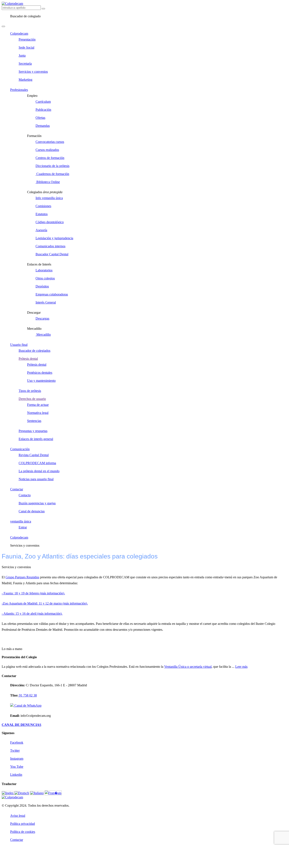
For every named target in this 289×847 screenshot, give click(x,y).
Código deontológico (50, 222)
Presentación (27, 39)
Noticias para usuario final (36, 479)
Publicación (43, 109)
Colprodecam (19, 33)
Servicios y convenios (33, 71)
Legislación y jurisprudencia (54, 238)
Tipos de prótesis (30, 391)
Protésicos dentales (39, 372)
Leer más (241, 666)
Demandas (43, 125)
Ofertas (40, 117)
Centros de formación (50, 158)
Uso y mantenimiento (41, 380)
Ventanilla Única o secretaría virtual (188, 666)
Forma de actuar (38, 404)
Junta (22, 55)
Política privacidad (22, 823)
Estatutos (42, 214)
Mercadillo (43, 334)
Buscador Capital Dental (52, 254)
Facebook (16, 742)
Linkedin (16, 774)
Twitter (15, 750)
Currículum (43, 101)
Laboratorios (44, 270)
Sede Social (26, 47)
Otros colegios (45, 278)
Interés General (46, 302)
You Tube (16, 766)
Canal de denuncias (32, 511)
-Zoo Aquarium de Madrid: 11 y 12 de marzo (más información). (45, 603)
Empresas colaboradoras (52, 294)
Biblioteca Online (48, 182)
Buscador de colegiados (34, 350)
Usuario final (19, 344)
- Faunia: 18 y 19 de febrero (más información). (33, 593)
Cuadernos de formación (52, 174)
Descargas (42, 318)
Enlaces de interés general (36, 439)
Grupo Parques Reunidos (22, 577)
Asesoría (41, 230)
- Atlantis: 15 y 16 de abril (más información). (32, 613)
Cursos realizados (47, 150)
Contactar (16, 489)
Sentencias (34, 421)
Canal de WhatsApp (27, 705)
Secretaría (25, 63)
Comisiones (43, 206)
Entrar (23, 527)
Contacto (25, 495)
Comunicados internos (50, 246)
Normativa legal (37, 413)
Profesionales (19, 90)
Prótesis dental (28, 358)
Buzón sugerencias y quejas (37, 503)
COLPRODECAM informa (37, 463)
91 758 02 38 (27, 695)
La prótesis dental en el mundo (39, 471)
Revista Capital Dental (34, 455)
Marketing (25, 79)
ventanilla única (20, 521)
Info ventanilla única (49, 198)
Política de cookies (22, 831)
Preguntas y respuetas (33, 431)
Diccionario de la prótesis (52, 166)
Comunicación (20, 449)
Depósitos (42, 286)
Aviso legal (17, 815)
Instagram (16, 758)
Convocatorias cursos (50, 142)
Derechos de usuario (32, 399)
